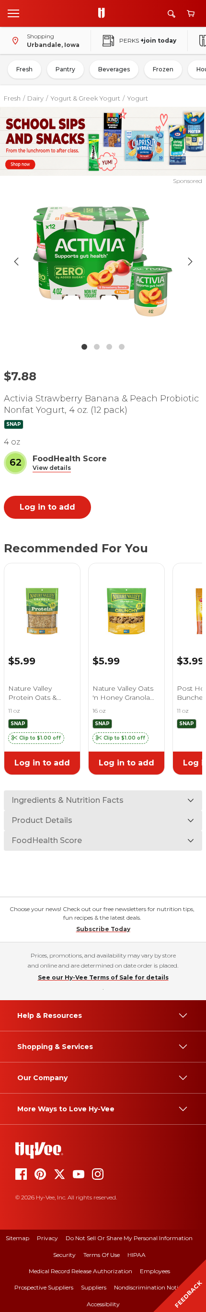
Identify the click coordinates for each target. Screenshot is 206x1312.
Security (64, 1254)
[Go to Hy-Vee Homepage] (104, 13)
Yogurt (137, 98)
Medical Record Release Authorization (80, 1271)
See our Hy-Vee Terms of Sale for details (103, 977)
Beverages (114, 69)
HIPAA (136, 1254)
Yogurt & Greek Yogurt (85, 98)
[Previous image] (16, 261)
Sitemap (17, 1238)
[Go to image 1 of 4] (84, 347)
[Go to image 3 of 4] (109, 347)
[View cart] (190, 14)
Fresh (24, 69)
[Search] (171, 13)
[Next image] (190, 261)
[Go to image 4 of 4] (121, 347)
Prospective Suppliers (43, 1287)
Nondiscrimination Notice (149, 1287)
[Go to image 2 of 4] (97, 347)
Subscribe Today (103, 929)
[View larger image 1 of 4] (103, 261)
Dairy (35, 98)
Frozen (163, 69)
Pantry (65, 69)
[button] (52, 468)
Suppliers (93, 1287)
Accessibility (103, 1304)
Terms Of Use (101, 1254)
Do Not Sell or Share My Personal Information (129, 1238)
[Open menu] (13, 13)
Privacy (47, 1238)
